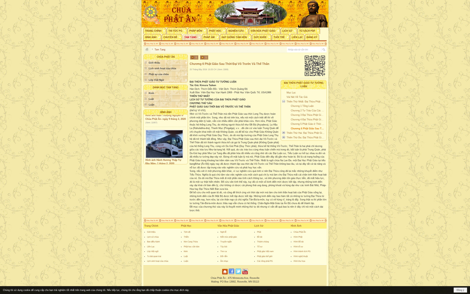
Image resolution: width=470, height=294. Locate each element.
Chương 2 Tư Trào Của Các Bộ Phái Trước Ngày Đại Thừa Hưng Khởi (308, 110)
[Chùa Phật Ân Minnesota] (251, 13)
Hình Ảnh (165, 112)
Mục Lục (291, 92)
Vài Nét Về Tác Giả (297, 97)
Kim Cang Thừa (191, 242)
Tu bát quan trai (154, 256)
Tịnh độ (187, 232)
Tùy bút (223, 246)
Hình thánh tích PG (302, 251)
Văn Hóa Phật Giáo (228, 225)
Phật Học (186, 225)
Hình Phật (298, 237)
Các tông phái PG (265, 261)
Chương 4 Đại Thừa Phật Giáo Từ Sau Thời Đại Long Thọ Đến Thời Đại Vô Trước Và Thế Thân (308, 119)
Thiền (186, 237)
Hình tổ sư (298, 246)
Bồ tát (259, 237)
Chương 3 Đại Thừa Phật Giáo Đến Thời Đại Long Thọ (308, 115)
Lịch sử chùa (153, 237)
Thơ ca (223, 251)
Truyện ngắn (226, 242)
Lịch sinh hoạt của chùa (157, 261)
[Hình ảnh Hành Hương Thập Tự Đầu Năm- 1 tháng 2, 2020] (164, 138)
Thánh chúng (263, 242)
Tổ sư (259, 246)
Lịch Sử (258, 225)
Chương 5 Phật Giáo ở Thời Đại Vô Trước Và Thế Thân (308, 124)
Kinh (186, 251)
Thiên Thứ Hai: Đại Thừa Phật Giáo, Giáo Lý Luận (306, 133)
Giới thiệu (151, 232)
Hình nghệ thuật (301, 256)
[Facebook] (231, 274)
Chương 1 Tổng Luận (302, 106)
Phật (259, 232)
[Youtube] (245, 274)
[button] (154, 31)
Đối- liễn (223, 256)
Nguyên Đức (152, 161)
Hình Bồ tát (298, 242)
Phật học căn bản (191, 246)
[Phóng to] (204, 57)
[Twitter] (238, 274)
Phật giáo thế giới (264, 256)
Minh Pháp (166, 161)
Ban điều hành (153, 242)
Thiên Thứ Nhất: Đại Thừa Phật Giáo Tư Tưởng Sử (306, 101)
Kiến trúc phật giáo (228, 237)
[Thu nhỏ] (194, 57)
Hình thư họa (299, 261)
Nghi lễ (223, 232)
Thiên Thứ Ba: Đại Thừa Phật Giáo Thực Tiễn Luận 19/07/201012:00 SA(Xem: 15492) (306, 137)
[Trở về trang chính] (225, 274)
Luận (186, 261)
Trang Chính (151, 225)
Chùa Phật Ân (300, 232)
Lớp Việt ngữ (152, 251)
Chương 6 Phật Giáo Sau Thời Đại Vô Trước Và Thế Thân (308, 128)
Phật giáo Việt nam (265, 251)
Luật (186, 256)
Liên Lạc (151, 246)
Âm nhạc (224, 261)
